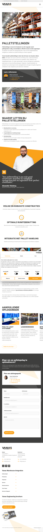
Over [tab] (35, 255)
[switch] (16, 274)
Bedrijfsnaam (7, 397)
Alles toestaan (35, 278)
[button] (40, 4)
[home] (6, 4)
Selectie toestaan (21, 278)
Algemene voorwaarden (37, 527)
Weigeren (8, 278)
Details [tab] (21, 255)
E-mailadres (6, 404)
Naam (5, 391)
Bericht (5, 417)
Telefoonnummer (7, 410)
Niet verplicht (37, 410)
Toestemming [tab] (7, 255)
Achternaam (24, 391)
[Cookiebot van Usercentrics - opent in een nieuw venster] (37, 253)
